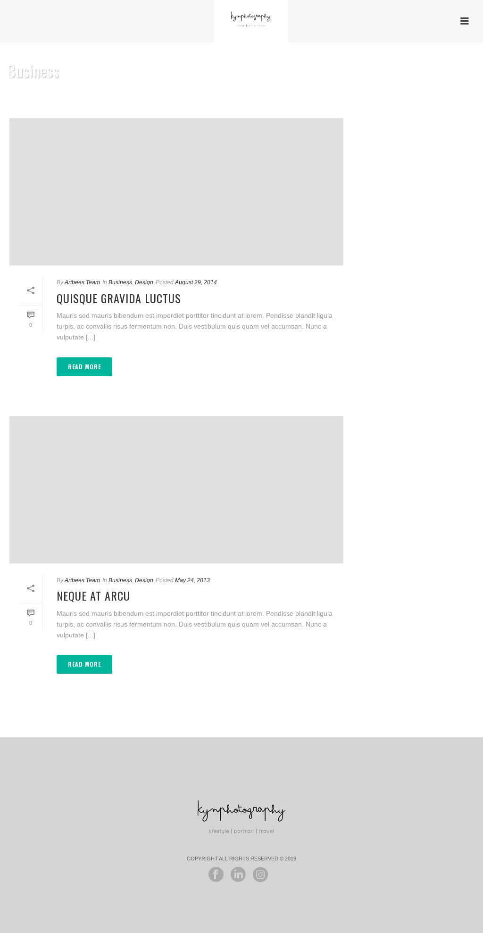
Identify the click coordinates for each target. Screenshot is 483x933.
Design (144, 282)
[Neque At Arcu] (176, 490)
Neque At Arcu (93, 595)
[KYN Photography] (241, 21)
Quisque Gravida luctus (119, 297)
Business (120, 282)
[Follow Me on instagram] (260, 875)
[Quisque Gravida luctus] (176, 192)
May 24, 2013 (192, 580)
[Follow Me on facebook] (216, 875)
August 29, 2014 (196, 282)
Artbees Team (82, 282)
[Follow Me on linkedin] (238, 875)
